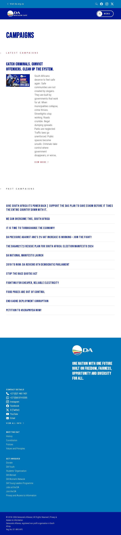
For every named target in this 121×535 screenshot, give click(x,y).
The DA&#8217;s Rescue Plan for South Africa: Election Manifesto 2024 (49, 246)
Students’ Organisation (16, 471)
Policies (9, 444)
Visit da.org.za (17, 4)
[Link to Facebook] (101, 4)
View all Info (14, 423)
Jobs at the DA (12, 487)
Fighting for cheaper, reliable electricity (32, 283)
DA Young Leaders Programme (19, 483)
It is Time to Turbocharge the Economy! (30, 228)
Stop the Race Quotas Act (21, 274)
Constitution (11, 440)
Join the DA (11, 491)
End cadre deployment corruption (27, 301)
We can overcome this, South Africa (28, 219)
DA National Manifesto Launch (24, 255)
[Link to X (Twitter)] (112, 4)
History (9, 436)
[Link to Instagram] (106, 4)
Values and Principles (15, 448)
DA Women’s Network (15, 479)
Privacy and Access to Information (21, 495)
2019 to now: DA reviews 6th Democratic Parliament (37, 264)
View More (40, 162)
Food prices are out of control (25, 292)
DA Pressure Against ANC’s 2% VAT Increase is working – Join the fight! (49, 237)
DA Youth (10, 467)
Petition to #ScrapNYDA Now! (23, 310)
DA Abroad (11, 475)
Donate (9, 462)
